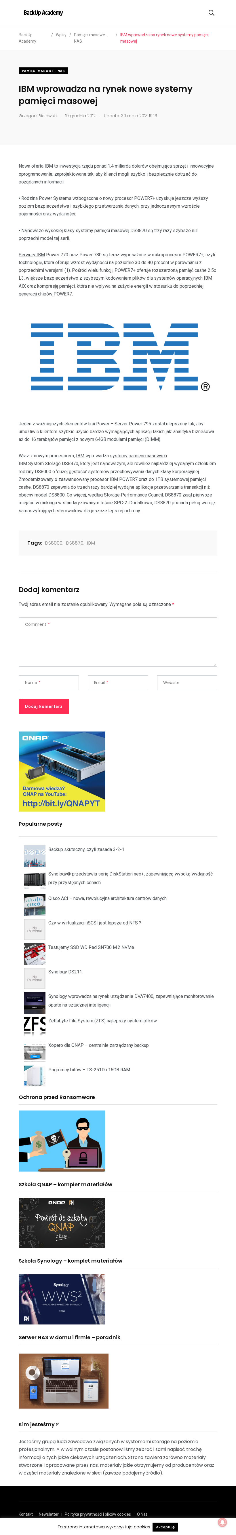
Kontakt (26, 1514)
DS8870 (74, 543)
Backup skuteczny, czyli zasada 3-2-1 (86, 849)
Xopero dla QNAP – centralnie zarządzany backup (98, 1045)
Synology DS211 (65, 972)
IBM (49, 166)
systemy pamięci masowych (138, 455)
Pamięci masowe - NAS (43, 71)
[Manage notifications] (222, 1522)
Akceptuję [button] (165, 1527)
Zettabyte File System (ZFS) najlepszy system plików (102, 1021)
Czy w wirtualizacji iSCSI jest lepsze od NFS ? (94, 923)
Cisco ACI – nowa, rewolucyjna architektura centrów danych (107, 898)
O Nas (142, 1514)
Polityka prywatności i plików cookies (98, 1514)
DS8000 (53, 543)
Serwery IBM (32, 254)
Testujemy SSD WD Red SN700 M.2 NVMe (91, 947)
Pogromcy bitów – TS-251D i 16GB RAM (89, 1069)
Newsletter (49, 1514)
